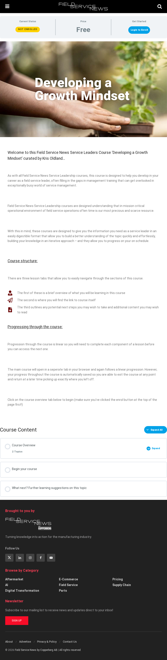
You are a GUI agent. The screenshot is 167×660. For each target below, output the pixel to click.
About (9, 641)
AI (6, 585)
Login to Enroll (139, 30)
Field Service (68, 585)
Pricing (117, 579)
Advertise (25, 641)
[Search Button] (159, 6)
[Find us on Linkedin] (20, 558)
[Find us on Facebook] (41, 558)
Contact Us (70, 641)
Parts (63, 590)
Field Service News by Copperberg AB (36, 650)
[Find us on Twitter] (9, 558)
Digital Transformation (22, 590)
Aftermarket (14, 579)
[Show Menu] (7, 6)
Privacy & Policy (47, 641)
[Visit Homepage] (83, 6)
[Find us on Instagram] (30, 558)
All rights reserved (70, 650)
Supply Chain (121, 585)
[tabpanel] (83, 230)
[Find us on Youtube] (51, 558)
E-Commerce (68, 579)
